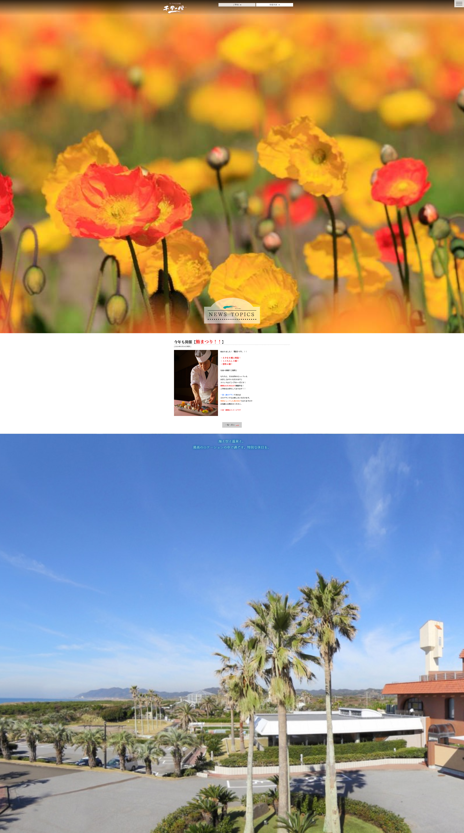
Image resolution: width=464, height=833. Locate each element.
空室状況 (273, 4)
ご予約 (236, 4)
